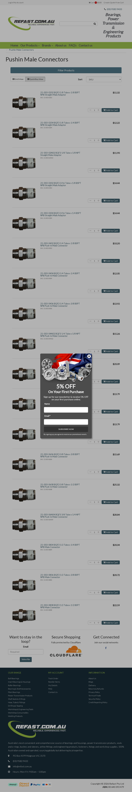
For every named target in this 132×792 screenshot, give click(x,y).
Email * (47, 416)
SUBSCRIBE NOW (66, 429)
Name (47, 404)
